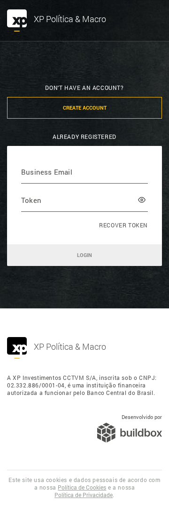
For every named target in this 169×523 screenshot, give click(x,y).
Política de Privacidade (83, 495)
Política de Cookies (82, 487)
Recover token (123, 225)
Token (31, 199)
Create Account (85, 107)
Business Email (46, 171)
